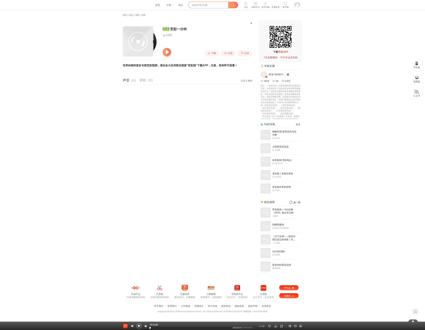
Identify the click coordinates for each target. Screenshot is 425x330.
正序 (243, 80)
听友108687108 (277, 74)
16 (277, 81)
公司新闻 (185, 305)
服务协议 (226, 305)
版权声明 (252, 305)
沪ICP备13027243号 (232, 311)
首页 (125, 15)
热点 (131, 15)
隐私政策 (239, 305)
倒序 (250, 80)
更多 (298, 124)
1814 (266, 81)
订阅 (230, 53)
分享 (246, 53)
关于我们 (158, 305)
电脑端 (287, 295)
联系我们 (172, 305)
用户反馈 (212, 305)
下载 (213, 53)
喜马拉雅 (135, 5)
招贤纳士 (199, 305)
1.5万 (287, 81)
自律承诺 (266, 305)
